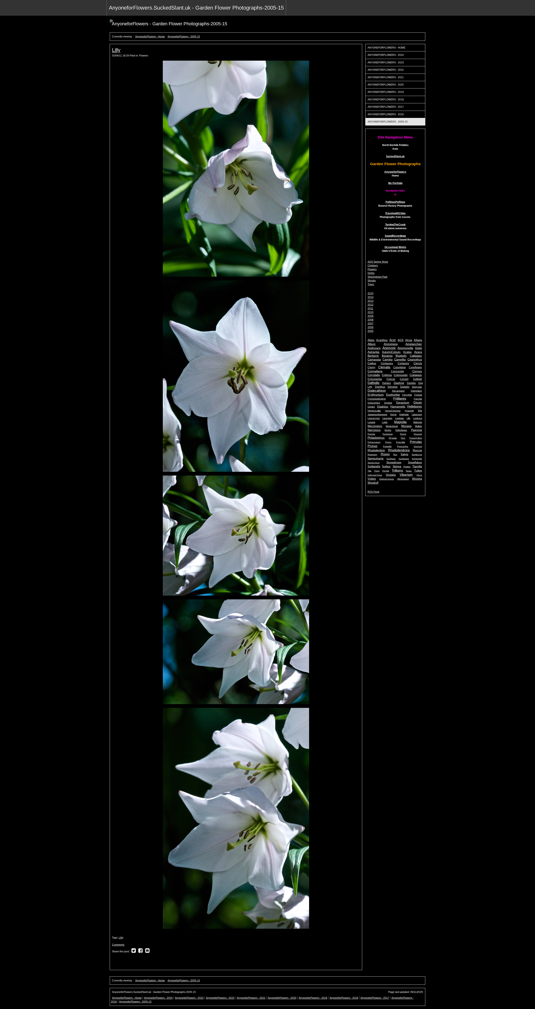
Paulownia (388, 434)
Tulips (418, 470)
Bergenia (387, 355)
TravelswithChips (395, 213)
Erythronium (376, 394)
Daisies (386, 383)
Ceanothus (415, 359)
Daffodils (374, 383)
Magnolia (400, 422)
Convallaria (375, 371)
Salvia (404, 454)
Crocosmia (375, 379)
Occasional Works (395, 247)
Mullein (418, 426)
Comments (118, 944)
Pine (403, 438)
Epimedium (416, 391)
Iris (420, 410)
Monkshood (392, 426)
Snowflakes (415, 462)
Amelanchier (413, 344)
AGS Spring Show (378, 261)
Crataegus (416, 375)
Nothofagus (401, 430)
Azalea (407, 352)
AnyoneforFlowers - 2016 (386, 114)
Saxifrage (391, 459)
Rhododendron (376, 450)
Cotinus (387, 375)
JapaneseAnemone (377, 414)
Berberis (373, 355)
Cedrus (372, 363)
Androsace (374, 348)
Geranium (402, 402)
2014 (370, 297)
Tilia (369, 471)
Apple (418, 348)
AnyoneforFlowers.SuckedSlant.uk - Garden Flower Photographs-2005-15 (196, 8)
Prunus (372, 446)
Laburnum (417, 414)
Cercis (418, 363)
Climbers (373, 265)
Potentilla (400, 442)
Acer (392, 340)
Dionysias (417, 387)
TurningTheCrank (395, 224)
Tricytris (385, 471)
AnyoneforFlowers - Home (150, 36)
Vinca (419, 475)
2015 (370, 293)
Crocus (391, 379)
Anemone (389, 348)
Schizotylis (417, 459)
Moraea (406, 426)
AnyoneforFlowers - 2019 (386, 92)
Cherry (371, 367)
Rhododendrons (399, 450)
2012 (370, 304)
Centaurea (387, 363)
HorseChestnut (392, 410)
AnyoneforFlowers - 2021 (386, 77)
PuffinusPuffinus (395, 202)
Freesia (418, 395)
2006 (370, 327)
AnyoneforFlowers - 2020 (386, 84)
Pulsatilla (387, 446)
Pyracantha (402, 446)
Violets (372, 478)
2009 (370, 316)
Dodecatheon (377, 390)
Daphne (399, 383)
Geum (417, 402)
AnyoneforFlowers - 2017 (386, 106)
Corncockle (397, 371)
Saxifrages (404, 459)
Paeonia (416, 430)
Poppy (388, 442)
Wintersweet (403, 479)
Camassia (374, 359)
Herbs (371, 273)
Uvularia (391, 474)
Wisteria (417, 478)
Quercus (418, 446)
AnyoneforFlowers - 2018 (386, 99)
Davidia (411, 383)
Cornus (417, 371)
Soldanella (374, 466)
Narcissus (374, 430)
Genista (388, 403)
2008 (370, 319)
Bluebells (401, 355)
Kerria (393, 414)
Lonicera (417, 418)
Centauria (403, 363)
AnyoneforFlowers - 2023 (386, 62)
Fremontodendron (377, 399)
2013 (370, 300)
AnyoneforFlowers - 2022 (386, 69)
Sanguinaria (375, 458)
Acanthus (382, 340)
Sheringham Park (377, 276)
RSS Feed (373, 491)
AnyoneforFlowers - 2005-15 (184, 36)
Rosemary (372, 454)
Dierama (392, 386)
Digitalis (404, 386)
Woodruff (373, 482)
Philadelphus (376, 437)
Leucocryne (374, 418)
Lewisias (399, 418)
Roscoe (417, 450)
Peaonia (418, 434)
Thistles (406, 466)
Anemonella (405, 348)
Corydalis (374, 375)
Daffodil (417, 379)
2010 (370, 312)
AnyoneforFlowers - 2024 (386, 55)
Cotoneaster (401, 375)
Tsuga (408, 471)
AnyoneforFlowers (395, 171)
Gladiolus (382, 406)
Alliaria (418, 340)
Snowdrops (393, 462)
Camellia (400, 359)
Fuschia (418, 399)
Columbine (399, 367)
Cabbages (416, 355)
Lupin (384, 422)
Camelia (387, 359)
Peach (403, 434)
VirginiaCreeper (386, 479)
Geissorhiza (374, 403)
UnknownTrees (375, 475)
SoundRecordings (395, 235)
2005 (370, 331)
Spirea (397, 466)
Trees (371, 284)
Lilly (116, 50)
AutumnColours (391, 352)
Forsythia (407, 395)
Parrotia (371, 434)
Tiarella (417, 466)
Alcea (408, 340)
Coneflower (415, 367)
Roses (385, 454)
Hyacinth (409, 410)
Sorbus (386, 466)
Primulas (416, 442)
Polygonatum (374, 442)
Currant (404, 379)
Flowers (143, 55)
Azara (418, 352)
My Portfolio (395, 183)
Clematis (384, 367)
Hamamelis (397, 406)
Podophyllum (415, 438)
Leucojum (387, 418)
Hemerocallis (374, 410)
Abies (371, 340)
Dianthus (380, 386)
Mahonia (417, 422)
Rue (395, 454)
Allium (372, 344)
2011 (370, 308)
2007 (370, 323)
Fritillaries (399, 398)
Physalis (393, 438)
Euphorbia (393, 394)
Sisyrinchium (374, 463)
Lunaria (371, 422)
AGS (401, 340)
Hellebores (414, 406)
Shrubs (372, 280)
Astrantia (373, 352)
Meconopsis (375, 426)
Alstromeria (390, 344)
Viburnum (406, 474)
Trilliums (397, 470)
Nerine (388, 430)
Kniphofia (404, 414)
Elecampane (398, 391)
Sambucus (417, 454)
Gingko (371, 406)
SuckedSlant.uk (395, 156)
